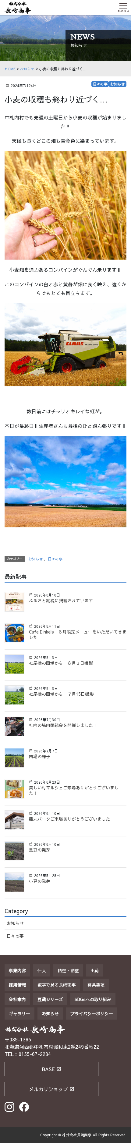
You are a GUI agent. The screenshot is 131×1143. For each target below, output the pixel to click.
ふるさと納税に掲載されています (61, 600)
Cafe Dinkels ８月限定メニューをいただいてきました (77, 634)
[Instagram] (9, 1107)
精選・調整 (68, 970)
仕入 (41, 970)
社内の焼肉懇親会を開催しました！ (63, 725)
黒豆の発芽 (39, 850)
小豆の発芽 (39, 881)
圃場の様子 (39, 756)
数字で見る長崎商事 (56, 985)
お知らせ (117, 84)
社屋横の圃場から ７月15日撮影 (61, 694)
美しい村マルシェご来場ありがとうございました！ (74, 790)
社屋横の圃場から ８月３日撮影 (61, 663)
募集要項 (95, 985)
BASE (48, 1069)
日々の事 (100, 84)
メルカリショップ (48, 1089)
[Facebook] (24, 1107)
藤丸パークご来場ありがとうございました (69, 819)
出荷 (94, 970)
